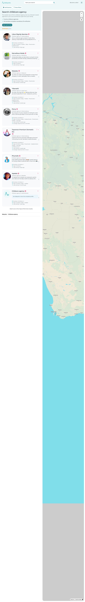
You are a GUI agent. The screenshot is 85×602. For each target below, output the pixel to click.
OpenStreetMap (78, 599)
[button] (55, 313)
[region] (63, 306)
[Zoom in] (81, 13)
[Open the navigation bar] (81, 2)
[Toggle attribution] (82, 599)
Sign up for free (7, 25)
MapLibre (72, 599)
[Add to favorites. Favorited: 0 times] (38, 34)
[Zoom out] (81, 16)
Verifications (7, 7)
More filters (18, 7)
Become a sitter (74, 2)
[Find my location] (81, 19)
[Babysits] (6, 2)
